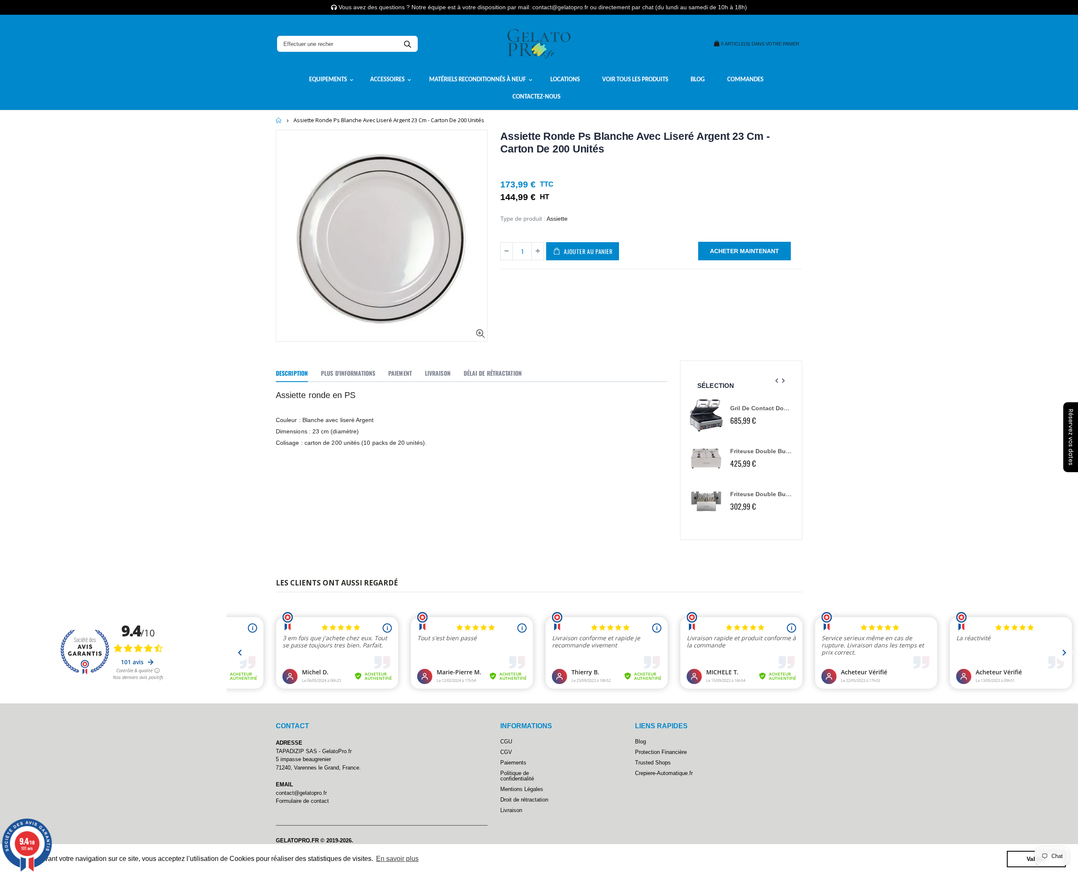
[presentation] (776, 381)
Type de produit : (522, 218)
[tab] (292, 373)
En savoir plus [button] (397, 858)
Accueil (279, 120)
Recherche (407, 44)
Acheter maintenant (744, 251)
